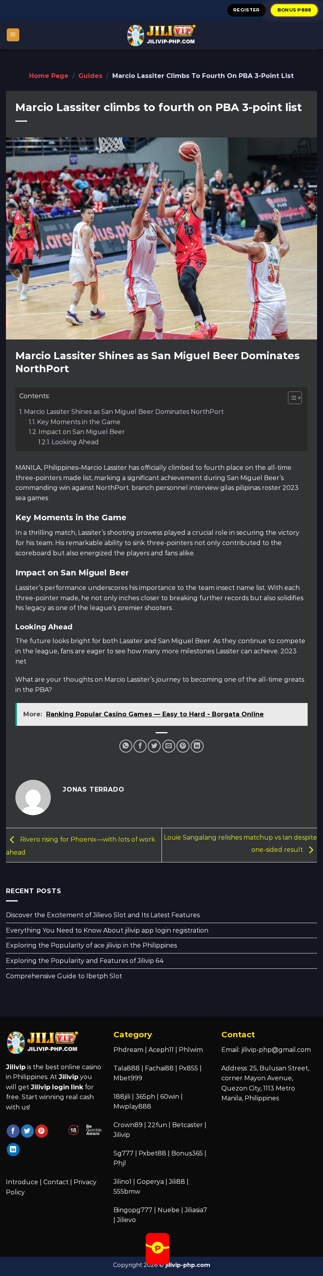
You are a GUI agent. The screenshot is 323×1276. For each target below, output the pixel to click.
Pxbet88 (152, 1153)
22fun (157, 1125)
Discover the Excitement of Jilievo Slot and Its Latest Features (103, 915)
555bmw (126, 1191)
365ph (145, 1096)
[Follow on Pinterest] (41, 1131)
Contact (56, 1182)
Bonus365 (187, 1153)
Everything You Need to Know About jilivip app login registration (107, 930)
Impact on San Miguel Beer (82, 432)
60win (169, 1096)
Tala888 (126, 1068)
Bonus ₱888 (294, 10)
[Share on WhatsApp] (125, 746)
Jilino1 (122, 1181)
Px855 (188, 1068)
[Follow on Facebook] (13, 1131)
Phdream (128, 1049)
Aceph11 (161, 1049)
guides (90, 76)
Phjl (119, 1163)
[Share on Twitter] (154, 746)
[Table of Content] (295, 397)
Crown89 (128, 1125)
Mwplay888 (132, 1106)
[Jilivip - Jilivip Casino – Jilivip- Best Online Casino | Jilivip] (161, 35)
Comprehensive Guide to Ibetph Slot (64, 976)
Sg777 (123, 1153)
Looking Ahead (75, 442)
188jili (121, 1096)
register (246, 10)
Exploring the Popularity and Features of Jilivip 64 (85, 960)
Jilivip (121, 1135)
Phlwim (191, 1049)
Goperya (150, 1181)
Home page (49, 76)
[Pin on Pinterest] (182, 746)
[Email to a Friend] (168, 746)
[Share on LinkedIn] (197, 746)
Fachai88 (159, 1068)
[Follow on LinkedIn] (13, 1149)
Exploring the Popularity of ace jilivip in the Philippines (91, 945)
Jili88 (177, 1181)
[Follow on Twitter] (27, 1131)
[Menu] (13, 34)
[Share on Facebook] (140, 746)
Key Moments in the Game (79, 422)
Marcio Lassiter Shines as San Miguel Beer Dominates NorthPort (124, 411)
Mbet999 (127, 1078)
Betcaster (187, 1125)
